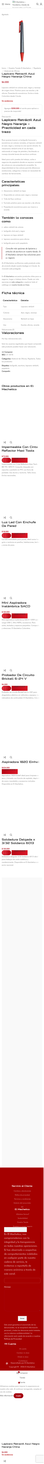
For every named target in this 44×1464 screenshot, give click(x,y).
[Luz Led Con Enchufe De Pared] (19, 497)
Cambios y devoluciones (22, 1191)
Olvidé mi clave (22, 1357)
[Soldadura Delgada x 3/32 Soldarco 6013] (19, 810)
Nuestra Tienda (22, 1222)
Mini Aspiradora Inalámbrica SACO (16, 604)
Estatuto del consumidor (22, 1203)
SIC (22, 1207)
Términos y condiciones (22, 1199)
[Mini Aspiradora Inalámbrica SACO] (19, 572)
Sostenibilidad (23, 1218)
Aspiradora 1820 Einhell (21, 762)
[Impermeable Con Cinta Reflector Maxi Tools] (19, 417)
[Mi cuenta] (41, 4)
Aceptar (18, 1396)
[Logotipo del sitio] (23, 4)
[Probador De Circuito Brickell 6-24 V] (19, 650)
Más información (7, 1396)
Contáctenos (22, 1361)
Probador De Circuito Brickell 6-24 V (18, 676)
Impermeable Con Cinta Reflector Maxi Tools (20, 448)
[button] (20, 460)
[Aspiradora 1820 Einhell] (19, 724)
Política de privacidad (22, 1195)
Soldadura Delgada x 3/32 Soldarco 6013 (18, 841)
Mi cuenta (22, 1349)
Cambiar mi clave (23, 1353)
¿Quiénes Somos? (22, 1214)
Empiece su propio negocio (22, 1226)
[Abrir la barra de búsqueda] (37, 4)
